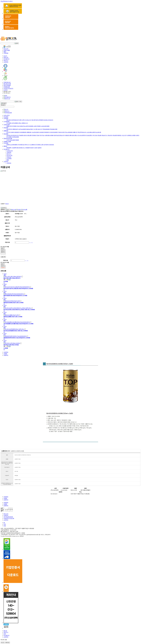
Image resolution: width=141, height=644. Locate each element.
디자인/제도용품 (10, 140)
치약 (40, 135)
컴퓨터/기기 (25, 123)
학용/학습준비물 (8, 138)
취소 (21, 101)
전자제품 (6, 143)
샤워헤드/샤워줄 (131, 135)
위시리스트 (9, 155)
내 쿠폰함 (8, 158)
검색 (5, 633)
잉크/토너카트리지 (8, 88)
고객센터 (6, 62)
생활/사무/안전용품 (11, 126)
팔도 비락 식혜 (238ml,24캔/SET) (12, 278)
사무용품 (6, 118)
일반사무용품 (7, 85)
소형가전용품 (37, 126)
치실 (43, 135)
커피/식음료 (20, 126)
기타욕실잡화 (15, 137)
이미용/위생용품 (53, 132)
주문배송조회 (8, 112)
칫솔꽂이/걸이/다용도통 (25, 135)
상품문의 (6, 355)
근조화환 (13, 147)
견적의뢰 (6, 53)
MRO (5, 51)
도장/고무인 (7, 115)
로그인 (5, 55)
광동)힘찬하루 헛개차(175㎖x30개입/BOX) (14, 337)
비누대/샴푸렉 (81, 135)
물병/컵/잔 (15, 129)
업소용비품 (98, 132)
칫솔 (38, 135)
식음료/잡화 (7, 124)
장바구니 (6, 60)
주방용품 (6, 127)
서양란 (36, 147)
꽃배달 (5, 146)
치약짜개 (34, 135)
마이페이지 (6, 59)
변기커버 (95, 135)
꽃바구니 (22, 147)
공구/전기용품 (10, 132)
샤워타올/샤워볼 (49, 135)
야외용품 (41, 132)
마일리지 (8, 157)
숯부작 (39, 147)
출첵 (7, 160)
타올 (54, 135)
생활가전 (75, 132)
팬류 (56, 129)
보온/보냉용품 (22, 129)
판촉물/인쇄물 (7, 141)
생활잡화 (28, 132)
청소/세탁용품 (69, 132)
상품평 (5, 353)
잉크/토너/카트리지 (48, 120)
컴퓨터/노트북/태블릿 (12, 144)
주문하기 (3, 253)
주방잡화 (52, 129)
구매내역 (8, 152)
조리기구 (40, 129)
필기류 (34, 120)
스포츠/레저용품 (45, 126)
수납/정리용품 (35, 132)
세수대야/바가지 (14, 135)
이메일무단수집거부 (9, 518)
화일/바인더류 (17, 120)
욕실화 (99, 135)
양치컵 (8, 135)
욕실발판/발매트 (117, 135)
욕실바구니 (105, 135)
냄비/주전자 (9, 129)
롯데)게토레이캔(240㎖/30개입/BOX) (13, 295)
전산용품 (8, 123)
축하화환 (8, 147)
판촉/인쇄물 (7, 50)
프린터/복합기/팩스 (16, 123)
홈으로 (5, 630)
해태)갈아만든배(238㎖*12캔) (11, 302)
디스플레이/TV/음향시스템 (36, 144)
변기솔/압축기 (89, 135)
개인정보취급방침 (8, 516)
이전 (5, 524)
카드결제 (6, 117)
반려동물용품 (22, 132)
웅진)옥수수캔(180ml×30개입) (11, 344)
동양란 (32, 147)
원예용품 (46, 132)
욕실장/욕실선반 (60, 135)
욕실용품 (6, 133)
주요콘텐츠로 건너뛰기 (7, 1)
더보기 (7, 203)
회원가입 (6, 57)
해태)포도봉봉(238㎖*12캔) (11, 316)
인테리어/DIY (61, 132)
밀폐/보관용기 (29, 129)
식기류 (35, 129)
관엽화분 (27, 147)
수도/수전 (124, 135)
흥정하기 (3, 251)
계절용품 (16, 132)
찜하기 (2, 248)
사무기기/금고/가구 (27, 120)
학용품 (17, 140)
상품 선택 (3, 256)
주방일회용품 (46, 129)
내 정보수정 (9, 150)
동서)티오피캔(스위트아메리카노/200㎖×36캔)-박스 (17, 309)
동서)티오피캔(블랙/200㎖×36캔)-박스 (13, 330)
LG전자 (5, 90)
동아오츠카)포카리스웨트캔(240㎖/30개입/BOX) (16, 288)
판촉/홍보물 (7, 87)
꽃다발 (18, 147)
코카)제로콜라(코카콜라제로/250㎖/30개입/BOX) (16, 323)
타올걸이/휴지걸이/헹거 (71, 135)
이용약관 (6, 515)
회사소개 (6, 48)
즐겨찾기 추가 (7, 91)
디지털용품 (6, 121)
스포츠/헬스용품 (90, 132)
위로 (5, 525)
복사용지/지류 (7, 83)
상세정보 (6, 352)
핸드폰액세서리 (82, 132)
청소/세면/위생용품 (28, 126)
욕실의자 (110, 135)
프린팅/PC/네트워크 (49, 144)
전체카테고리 (7, 82)
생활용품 (6, 130)
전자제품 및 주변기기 (23, 144)
